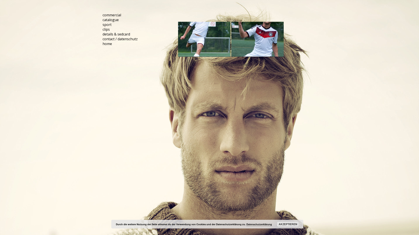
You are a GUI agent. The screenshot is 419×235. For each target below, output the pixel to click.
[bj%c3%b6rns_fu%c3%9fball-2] (204, 39)
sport (107, 24)
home (107, 43)
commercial (112, 15)
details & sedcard (116, 34)
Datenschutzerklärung (259, 224)
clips (106, 29)
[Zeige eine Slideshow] (231, 65)
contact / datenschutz (120, 39)
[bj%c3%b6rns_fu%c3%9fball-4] (257, 39)
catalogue (111, 19)
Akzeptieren (288, 224)
